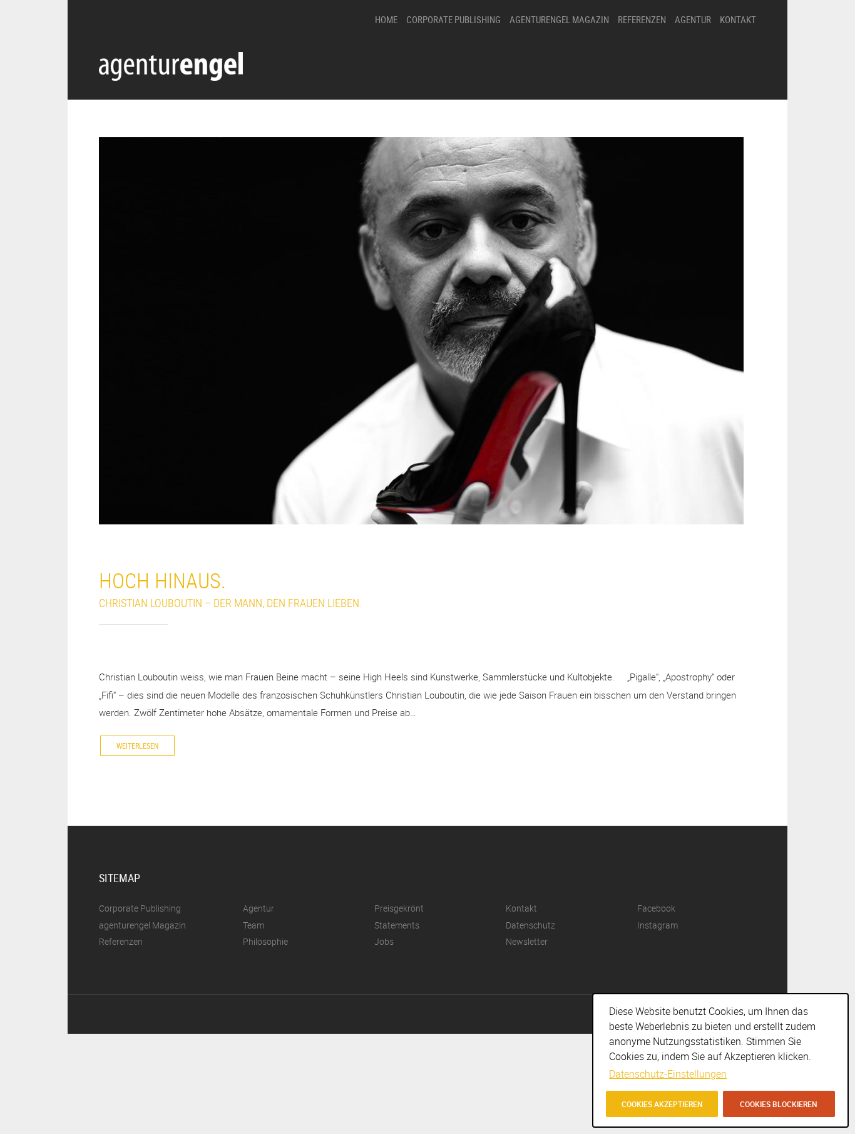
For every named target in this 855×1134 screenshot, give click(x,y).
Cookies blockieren (778, 1104)
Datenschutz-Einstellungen (668, 1074)
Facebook (656, 908)
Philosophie (695, 55)
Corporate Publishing (453, 19)
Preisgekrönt (697, 77)
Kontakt (738, 19)
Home (386, 19)
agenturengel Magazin (559, 19)
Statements (695, 98)
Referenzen (642, 19)
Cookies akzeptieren (662, 1104)
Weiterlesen (137, 746)
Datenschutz (530, 925)
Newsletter (527, 941)
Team (684, 119)
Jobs (683, 141)
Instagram (657, 925)
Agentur (693, 19)
